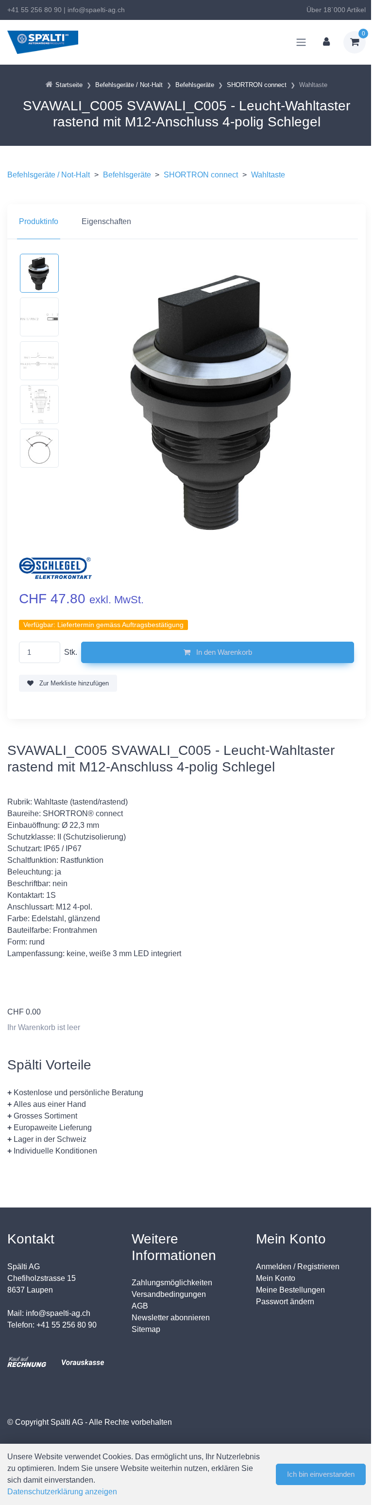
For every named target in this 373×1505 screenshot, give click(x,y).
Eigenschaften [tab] (106, 221)
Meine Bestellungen (290, 1290)
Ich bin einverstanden (321, 1474)
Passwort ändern (285, 1301)
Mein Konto (275, 1278)
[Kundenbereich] (326, 42)
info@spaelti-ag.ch (96, 10)
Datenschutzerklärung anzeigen (62, 1492)
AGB (140, 1306)
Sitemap (146, 1329)
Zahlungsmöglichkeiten (172, 1282)
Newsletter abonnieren (171, 1317)
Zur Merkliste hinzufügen (73, 683)
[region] (186, 221)
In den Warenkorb (223, 652)
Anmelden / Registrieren (297, 1266)
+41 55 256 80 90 (34, 10)
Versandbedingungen (169, 1294)
